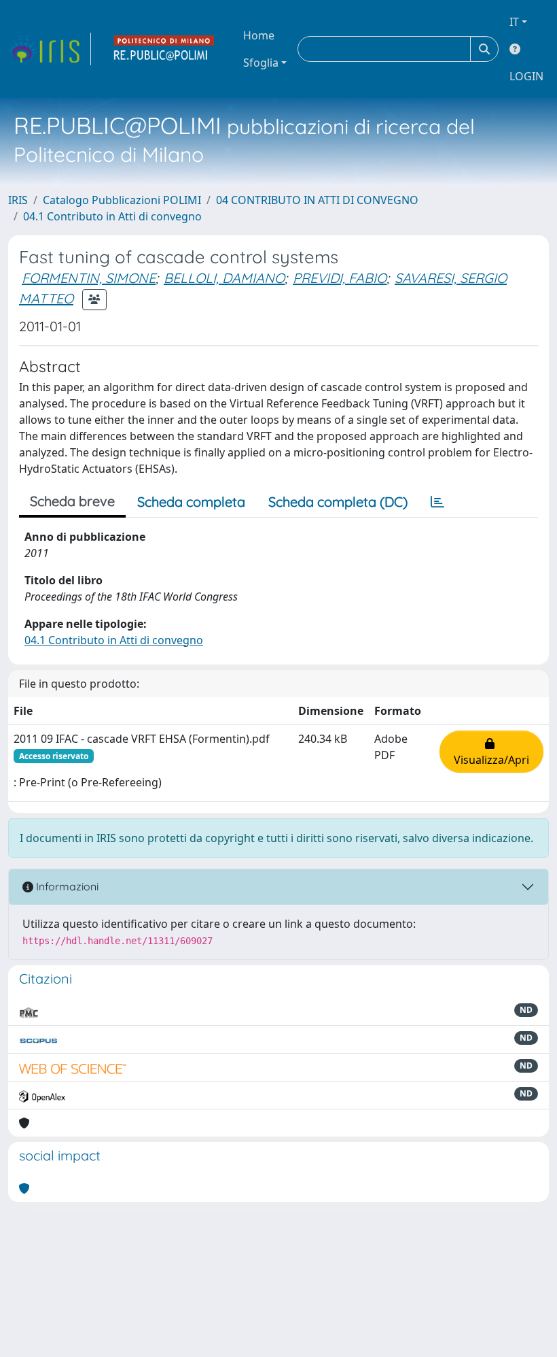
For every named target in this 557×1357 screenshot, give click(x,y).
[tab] (437, 502)
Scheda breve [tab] (72, 500)
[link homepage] (49, 49)
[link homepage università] (164, 49)
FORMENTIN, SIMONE (89, 277)
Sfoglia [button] (260, 62)
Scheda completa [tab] (191, 501)
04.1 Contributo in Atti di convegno (112, 216)
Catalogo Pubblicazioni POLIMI (122, 199)
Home (258, 35)
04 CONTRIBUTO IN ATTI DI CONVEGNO (317, 199)
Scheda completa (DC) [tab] (338, 501)
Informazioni (65, 886)
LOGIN (526, 76)
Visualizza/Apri (491, 751)
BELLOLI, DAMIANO (224, 277)
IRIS (18, 199)
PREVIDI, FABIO (340, 277)
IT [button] (514, 21)
